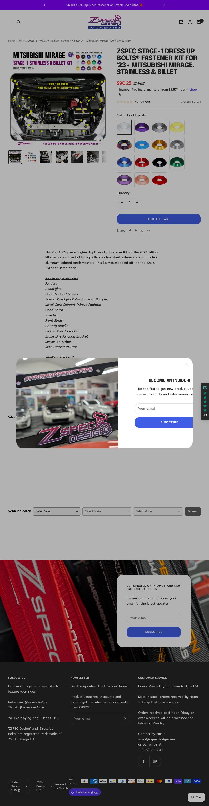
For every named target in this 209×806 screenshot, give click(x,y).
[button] (205, 401)
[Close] (186, 364)
